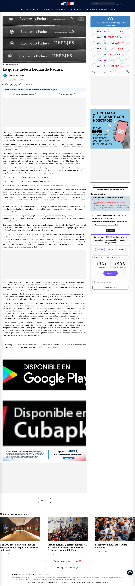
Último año (110, 249)
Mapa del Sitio (96, 582)
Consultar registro (111, 287)
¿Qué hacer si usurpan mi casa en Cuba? (105, 225)
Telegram (53, 90)
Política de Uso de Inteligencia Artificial (76, 582)
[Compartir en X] (11, 84)
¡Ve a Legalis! (110, 230)
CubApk (55, 347)
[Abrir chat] (130, 572)
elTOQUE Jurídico (76, 9)
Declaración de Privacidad (36, 582)
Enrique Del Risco (101, 551)
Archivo (105, 582)
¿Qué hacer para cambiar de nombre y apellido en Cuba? (110, 221)
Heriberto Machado (16, 75)
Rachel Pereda (5, 554)
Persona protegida (54, 554)
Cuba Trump (36, 9)
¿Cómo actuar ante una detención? (103, 218)
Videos (86, 9)
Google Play (42, 347)
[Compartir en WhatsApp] (4, 84)
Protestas (25, 9)
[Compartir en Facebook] (7, 84)
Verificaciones (95, 9)
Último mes (120, 249)
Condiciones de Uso (53, 582)
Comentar (29, 84)
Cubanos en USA (47, 9)
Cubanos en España (108, 9)
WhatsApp (45, 90)
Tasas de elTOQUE (61, 9)
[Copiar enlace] (19, 84)
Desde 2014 (100, 249)
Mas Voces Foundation (41, 575)
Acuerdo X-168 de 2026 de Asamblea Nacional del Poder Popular (109, 203)
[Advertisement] (44, 112)
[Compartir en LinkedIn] (15, 84)
